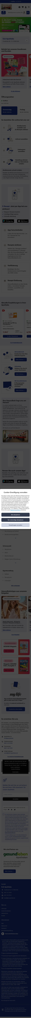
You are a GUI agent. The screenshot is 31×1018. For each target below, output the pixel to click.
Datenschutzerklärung (15, 510)
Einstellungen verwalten (15, 525)
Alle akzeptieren (15, 514)
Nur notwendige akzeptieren (15, 520)
